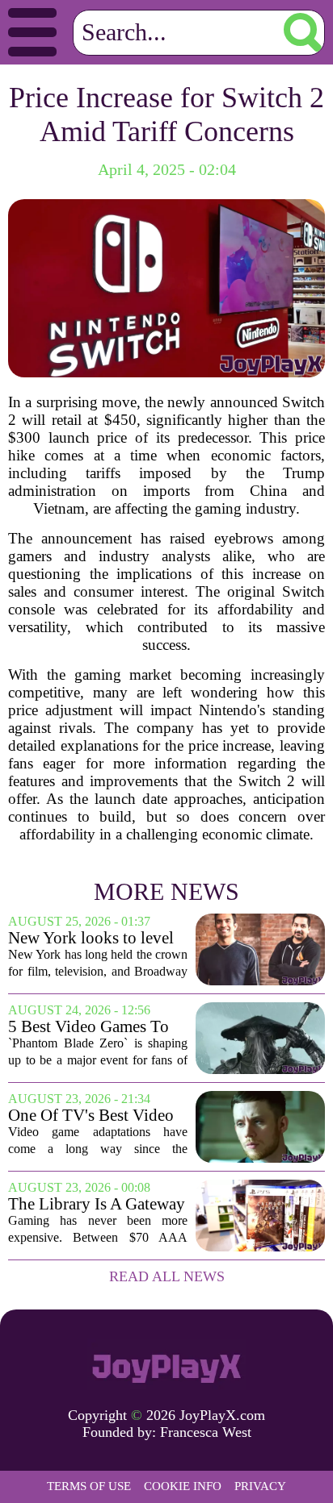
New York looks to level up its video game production (91, 938)
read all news (167, 1276)
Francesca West (205, 1432)
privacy (260, 1486)
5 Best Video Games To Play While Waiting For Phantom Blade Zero (89, 1026)
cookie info (182, 1486)
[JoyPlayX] (166, 1364)
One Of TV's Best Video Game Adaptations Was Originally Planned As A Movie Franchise (91, 1115)
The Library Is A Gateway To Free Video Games (96, 1204)
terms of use (89, 1486)
